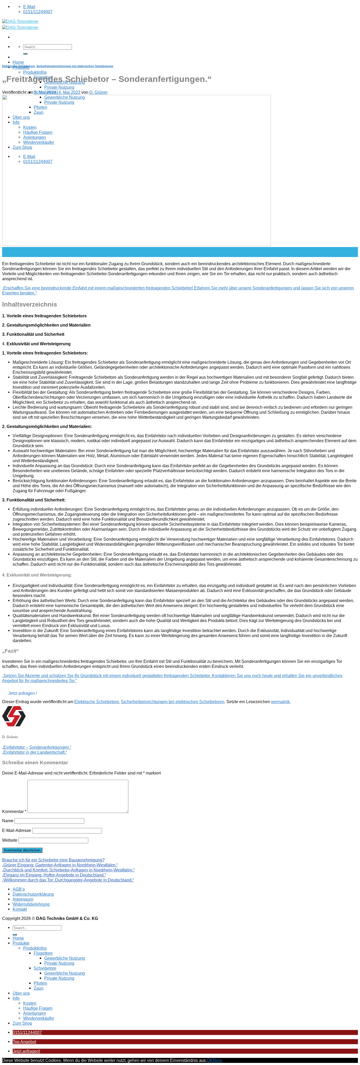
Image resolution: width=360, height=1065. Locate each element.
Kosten (29, 1003)
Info (16, 998)
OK (210, 1060)
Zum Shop (22, 1023)
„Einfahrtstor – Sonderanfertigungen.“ (36, 747)
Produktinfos (35, 72)
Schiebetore (45, 968)
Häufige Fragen (37, 1008)
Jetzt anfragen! (26, 1051)
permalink (280, 701)
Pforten (40, 983)
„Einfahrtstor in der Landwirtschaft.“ (34, 752)
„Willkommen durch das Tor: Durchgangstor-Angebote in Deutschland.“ (68, 879)
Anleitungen (34, 1013)
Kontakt (20, 909)
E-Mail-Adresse (16, 830)
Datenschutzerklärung (33, 894)
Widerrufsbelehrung (31, 904)
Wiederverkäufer (38, 1018)
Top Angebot (24, 1041)
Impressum (23, 899)
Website (9, 840)
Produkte (21, 943)
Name (7, 820)
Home (18, 62)
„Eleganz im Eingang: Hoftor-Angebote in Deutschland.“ (54, 874)
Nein (217, 1060)
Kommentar (14, 811)
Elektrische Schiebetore (18, 66)
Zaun (38, 988)
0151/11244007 (27, 1032)
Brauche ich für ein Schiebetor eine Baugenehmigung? (53, 859)
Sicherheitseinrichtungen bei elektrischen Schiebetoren (74, 66)
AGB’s (19, 889)
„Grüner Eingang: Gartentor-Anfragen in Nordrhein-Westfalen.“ (60, 864)
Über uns (21, 993)
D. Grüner (98, 92)
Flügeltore (43, 953)
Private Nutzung (59, 87)
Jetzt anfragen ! (22, 693)
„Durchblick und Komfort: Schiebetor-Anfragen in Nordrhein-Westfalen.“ (68, 869)
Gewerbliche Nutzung (64, 958)
